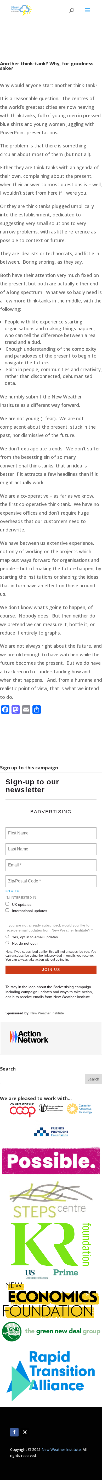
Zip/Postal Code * (23, 878)
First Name (18, 830)
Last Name (17, 846)
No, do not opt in (25, 943)
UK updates (21, 904)
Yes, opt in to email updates (35, 937)
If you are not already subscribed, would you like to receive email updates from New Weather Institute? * (49, 927)
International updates (29, 911)
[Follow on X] (25, 1432)
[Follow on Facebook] (14, 1432)
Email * (14, 862)
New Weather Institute (47, 1013)
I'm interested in (20, 897)
